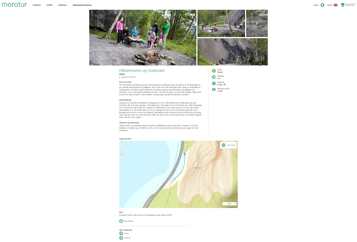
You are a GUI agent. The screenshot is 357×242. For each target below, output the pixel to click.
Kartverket (235, 207)
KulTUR (49, 5)
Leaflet (229, 207)
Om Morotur (62, 5)
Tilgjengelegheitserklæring (82, 5)
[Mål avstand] (121, 150)
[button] (185, 154)
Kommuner (37, 5)
